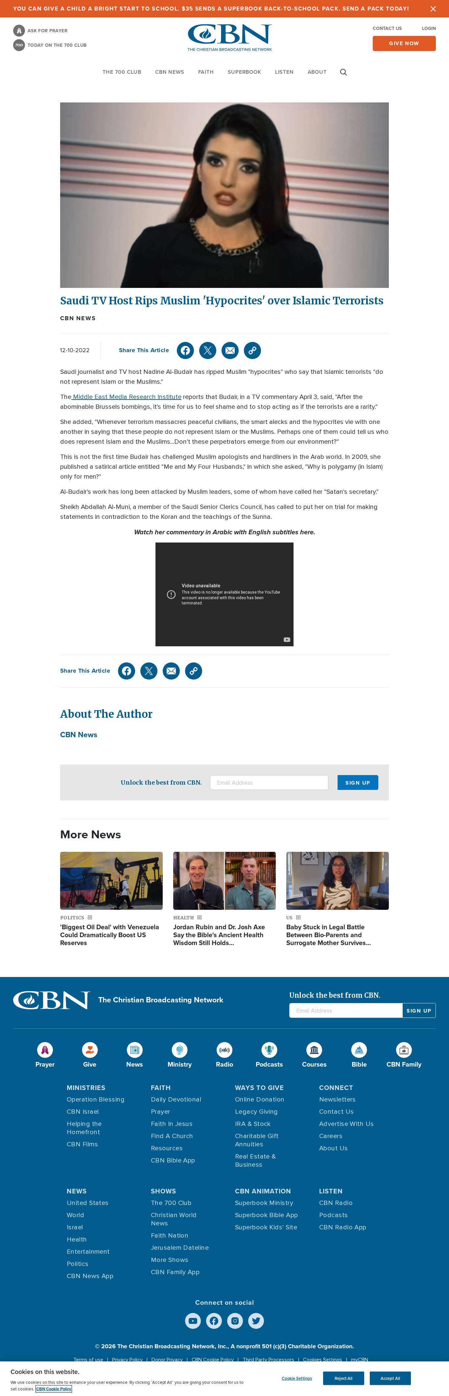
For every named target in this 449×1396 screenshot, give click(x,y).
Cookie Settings (297, 1378)
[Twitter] (207, 350)
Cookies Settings (322, 1359)
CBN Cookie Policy (213, 1359)
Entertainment (88, 1252)
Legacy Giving (256, 1112)
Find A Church (172, 1136)
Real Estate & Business (255, 1161)
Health (77, 1239)
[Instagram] (235, 1321)
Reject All (343, 1378)
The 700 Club (122, 72)
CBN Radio (336, 1203)
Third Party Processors (268, 1359)
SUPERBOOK (244, 72)
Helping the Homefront (84, 1128)
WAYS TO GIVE (259, 1088)
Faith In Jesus (172, 1124)
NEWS (77, 1191)
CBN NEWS (169, 72)
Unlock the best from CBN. (161, 782)
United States (88, 1203)
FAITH (206, 72)
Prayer (160, 1112)
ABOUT (317, 72)
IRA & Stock (253, 1124)
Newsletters (337, 1099)
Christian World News (174, 1219)
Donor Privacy (167, 1359)
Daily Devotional (176, 1099)
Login (429, 28)
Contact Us (387, 28)
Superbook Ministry (264, 1203)
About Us (333, 1148)
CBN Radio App (342, 1227)
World (75, 1215)
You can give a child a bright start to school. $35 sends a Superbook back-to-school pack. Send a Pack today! (211, 9)
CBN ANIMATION (263, 1191)
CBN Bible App (173, 1160)
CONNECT (336, 1088)
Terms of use (88, 1359)
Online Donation (260, 1099)
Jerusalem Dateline (180, 1248)
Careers (331, 1136)
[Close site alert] (433, 8)
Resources (167, 1148)
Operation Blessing (96, 1099)
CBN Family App (175, 1272)
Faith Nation (169, 1236)
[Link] (252, 350)
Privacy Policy (127, 1359)
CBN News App (90, 1276)
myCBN (359, 1359)
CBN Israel (83, 1112)
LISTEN (284, 72)
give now (404, 43)
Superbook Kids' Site (266, 1227)
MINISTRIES (86, 1088)
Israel (75, 1227)
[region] (224, 1378)
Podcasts (333, 1215)
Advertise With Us (346, 1124)
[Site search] (343, 75)
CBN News (78, 318)
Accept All (390, 1378)
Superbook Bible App (266, 1215)
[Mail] (230, 350)
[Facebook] (185, 350)
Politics (78, 1264)
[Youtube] (193, 1321)
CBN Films (82, 1144)
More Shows (170, 1260)
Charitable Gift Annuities (257, 1140)
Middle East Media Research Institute (126, 397)
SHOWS (163, 1191)
